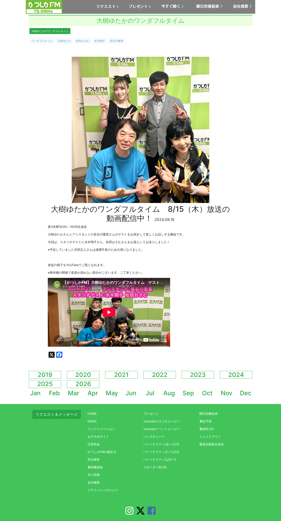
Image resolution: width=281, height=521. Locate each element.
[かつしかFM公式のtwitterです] (140, 513)
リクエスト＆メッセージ (57, 414)
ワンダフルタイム (42, 40)
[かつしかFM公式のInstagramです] (129, 513)
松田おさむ (82, 40)
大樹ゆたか (64, 40)
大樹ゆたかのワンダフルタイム (50, 31)
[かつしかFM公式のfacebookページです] (151, 513)
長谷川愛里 (116, 40)
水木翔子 (99, 40)
